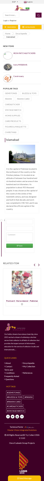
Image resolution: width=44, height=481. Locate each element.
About (8, 363)
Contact (8, 366)
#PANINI (29, 397)
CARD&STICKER (12, 104)
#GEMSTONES (13, 392)
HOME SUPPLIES (12, 115)
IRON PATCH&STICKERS (24, 53)
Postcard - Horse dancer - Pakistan (22, 301)
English (29, 2)
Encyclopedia (28, 363)
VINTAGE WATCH (13, 110)
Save (20, 246)
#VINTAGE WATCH (15, 411)
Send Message (25, 478)
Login (5, 20)
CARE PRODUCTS (13, 121)
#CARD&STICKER (15, 406)
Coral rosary (18, 76)
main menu (11, 27)
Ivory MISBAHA (20, 64)
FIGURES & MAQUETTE (15, 126)
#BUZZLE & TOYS (14, 397)
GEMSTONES (11, 93)
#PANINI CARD (14, 401)
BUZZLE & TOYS (29, 93)
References (28, 373)
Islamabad (12, 139)
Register (13, 20)
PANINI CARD (23, 99)
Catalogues (30, 27)
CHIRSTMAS (10, 132)
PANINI (8, 99)
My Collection (29, 366)
